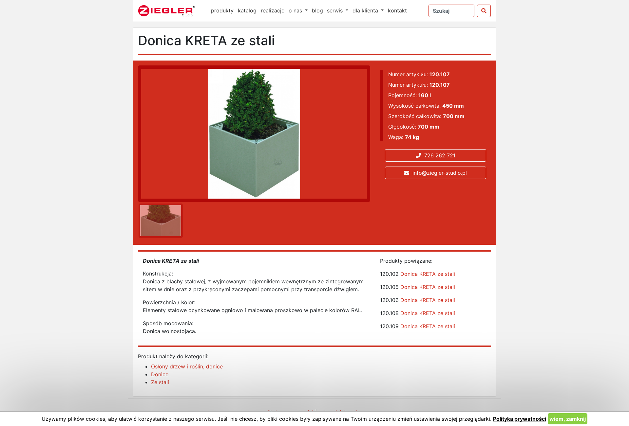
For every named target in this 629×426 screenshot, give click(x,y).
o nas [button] (296, 10)
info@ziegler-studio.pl (438, 172)
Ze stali (160, 382)
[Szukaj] (484, 11)
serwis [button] (335, 10)
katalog (247, 10)
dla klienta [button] (366, 10)
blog (317, 10)
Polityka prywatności (519, 419)
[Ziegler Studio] (171, 10)
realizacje (272, 10)
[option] (159, 221)
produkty (222, 10)
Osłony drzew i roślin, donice (187, 366)
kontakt (397, 10)
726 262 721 (438, 155)
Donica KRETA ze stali (427, 274)
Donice (159, 374)
